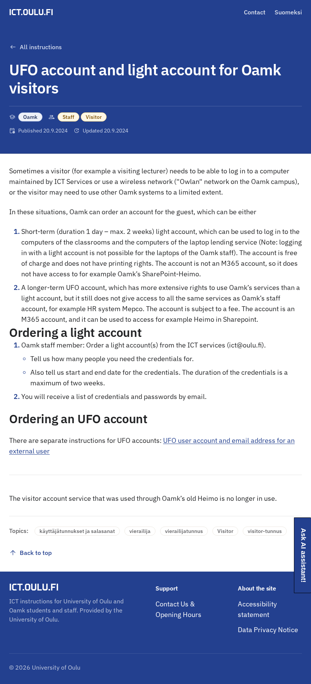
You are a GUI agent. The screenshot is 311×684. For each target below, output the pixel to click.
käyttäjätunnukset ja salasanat (77, 531)
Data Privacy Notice (268, 629)
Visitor (94, 117)
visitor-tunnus (265, 531)
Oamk (30, 117)
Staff (68, 117)
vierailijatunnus (184, 531)
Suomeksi (288, 12)
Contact (254, 12)
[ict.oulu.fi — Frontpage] (32, 12)
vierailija (140, 531)
